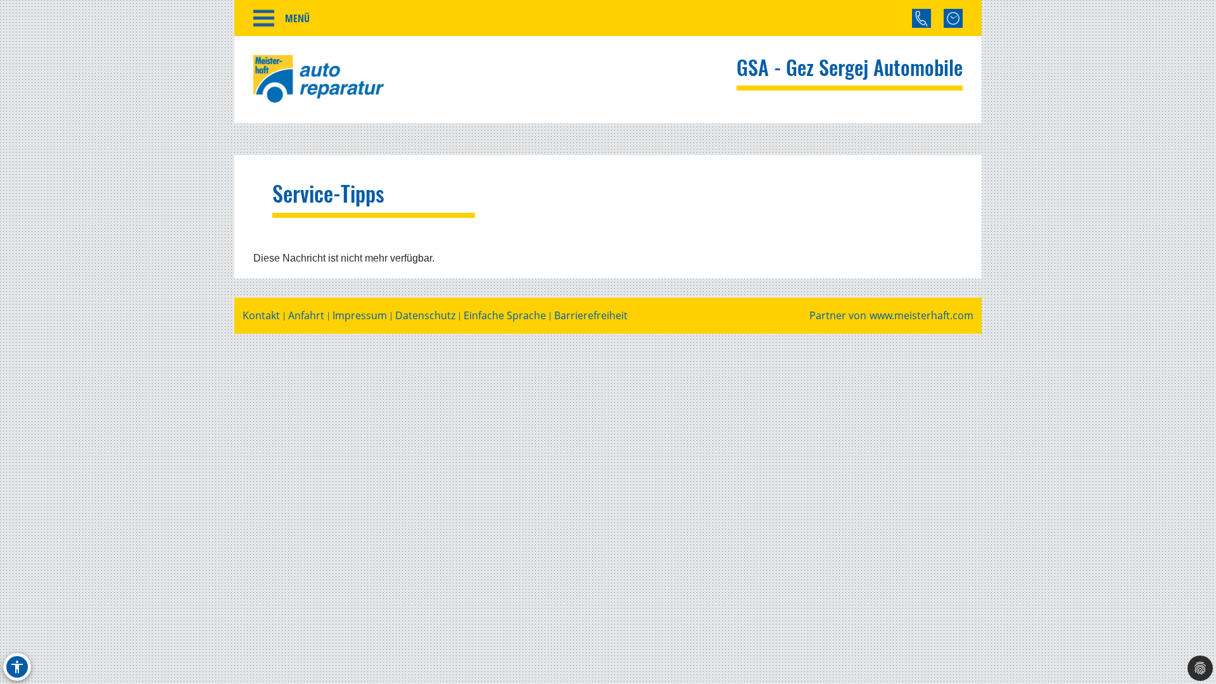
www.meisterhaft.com (921, 315)
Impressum (359, 315)
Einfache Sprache (505, 315)
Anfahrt (306, 315)
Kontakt (261, 315)
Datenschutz (425, 315)
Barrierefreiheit (591, 315)
